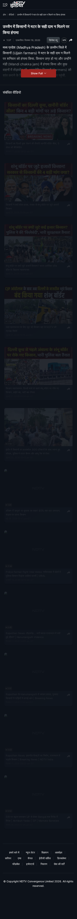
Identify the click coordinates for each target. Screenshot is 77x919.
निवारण (44, 864)
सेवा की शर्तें (59, 864)
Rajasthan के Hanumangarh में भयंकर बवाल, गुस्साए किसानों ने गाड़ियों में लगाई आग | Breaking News (32, 696)
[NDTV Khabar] (18, 4)
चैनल (30, 858)
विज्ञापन (44, 852)
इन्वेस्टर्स (30, 864)
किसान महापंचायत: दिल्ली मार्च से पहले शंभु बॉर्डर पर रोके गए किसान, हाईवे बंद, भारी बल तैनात (32, 390)
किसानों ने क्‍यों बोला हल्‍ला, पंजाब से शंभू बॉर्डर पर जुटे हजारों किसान (32, 206)
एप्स (19, 858)
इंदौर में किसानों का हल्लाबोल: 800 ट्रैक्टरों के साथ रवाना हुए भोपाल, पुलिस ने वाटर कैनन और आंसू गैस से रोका (33, 451)
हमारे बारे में (14, 852)
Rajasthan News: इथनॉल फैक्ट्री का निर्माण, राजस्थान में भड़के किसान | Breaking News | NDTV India (33, 757)
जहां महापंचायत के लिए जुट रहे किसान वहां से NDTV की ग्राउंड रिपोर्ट (31, 329)
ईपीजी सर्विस (45, 858)
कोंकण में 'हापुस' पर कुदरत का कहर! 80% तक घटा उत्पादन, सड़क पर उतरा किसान (33, 512)
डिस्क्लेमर (61, 858)
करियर (8, 858)
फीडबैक (16, 864)
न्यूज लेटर (30, 852)
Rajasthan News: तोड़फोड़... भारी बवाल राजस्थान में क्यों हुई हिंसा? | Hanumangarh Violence (33, 635)
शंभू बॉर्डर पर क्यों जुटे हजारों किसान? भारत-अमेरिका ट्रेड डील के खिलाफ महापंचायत (31, 267)
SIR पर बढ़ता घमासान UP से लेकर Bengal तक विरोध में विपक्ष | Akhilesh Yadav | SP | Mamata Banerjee (32, 818)
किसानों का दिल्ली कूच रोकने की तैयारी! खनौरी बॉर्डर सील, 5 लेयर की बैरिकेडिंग (32, 145)
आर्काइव (58, 852)
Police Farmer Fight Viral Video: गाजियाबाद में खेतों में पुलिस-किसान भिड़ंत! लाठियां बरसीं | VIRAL (33, 573)
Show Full (37, 73)
